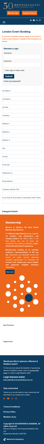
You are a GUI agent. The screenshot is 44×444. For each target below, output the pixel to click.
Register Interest (29, 13)
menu (4, 22)
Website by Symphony (15, 439)
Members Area (9, 417)
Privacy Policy (9, 412)
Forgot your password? (12, 81)
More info (10, 272)
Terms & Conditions (11, 407)
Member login (13, 13)
